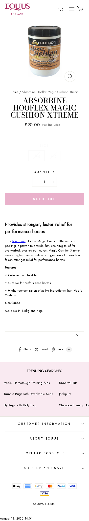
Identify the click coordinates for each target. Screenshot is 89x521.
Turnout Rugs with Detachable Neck (28, 394)
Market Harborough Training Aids (27, 383)
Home (14, 92)
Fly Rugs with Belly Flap (20, 405)
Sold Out (44, 199)
